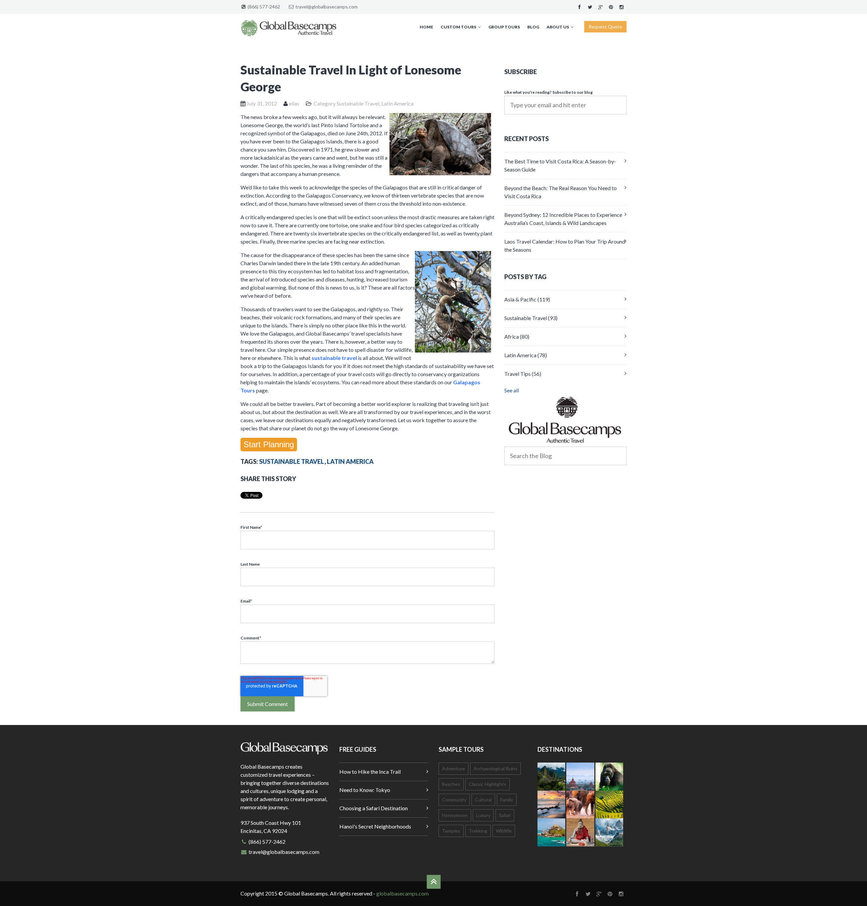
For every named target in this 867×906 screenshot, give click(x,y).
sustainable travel (334, 358)
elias (294, 103)
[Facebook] (579, 6)
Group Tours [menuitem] (504, 26)
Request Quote (605, 26)
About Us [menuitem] (558, 26)
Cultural (483, 799)
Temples (451, 831)
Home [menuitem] (426, 26)
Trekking (478, 831)
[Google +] (600, 6)
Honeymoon (455, 815)
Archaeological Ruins (495, 768)
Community (454, 799)
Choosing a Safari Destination (373, 808)
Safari (505, 815)
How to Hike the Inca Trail (370, 771)
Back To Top (434, 882)
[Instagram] (621, 6)
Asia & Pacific (527, 299)
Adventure (453, 768)
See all (511, 390)
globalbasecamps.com (402, 893)
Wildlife (504, 831)
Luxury (483, 815)
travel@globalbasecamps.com (326, 6)
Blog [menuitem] (533, 26)
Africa (516, 336)
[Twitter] (590, 6)
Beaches (451, 784)
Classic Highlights (487, 784)
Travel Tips (522, 373)
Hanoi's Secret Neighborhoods (375, 826)
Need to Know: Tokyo (364, 790)
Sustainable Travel (358, 103)
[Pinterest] (611, 6)
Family (506, 799)
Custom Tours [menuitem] (458, 26)
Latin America (397, 103)
